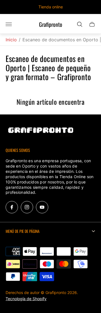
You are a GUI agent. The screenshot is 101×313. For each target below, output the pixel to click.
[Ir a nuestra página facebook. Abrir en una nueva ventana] (12, 207)
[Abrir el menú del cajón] (9, 24)
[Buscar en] (80, 24)
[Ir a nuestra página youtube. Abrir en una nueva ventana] (42, 207)
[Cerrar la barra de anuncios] (92, 7)
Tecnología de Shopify (26, 298)
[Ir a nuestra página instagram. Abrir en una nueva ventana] (27, 207)
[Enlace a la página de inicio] (41, 132)
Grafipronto (50, 24)
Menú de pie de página (23, 231)
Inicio (11, 39)
